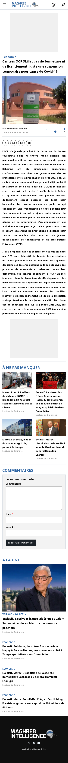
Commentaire (13, 484)
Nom (9, 514)
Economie (9, 57)
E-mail (10, 527)
